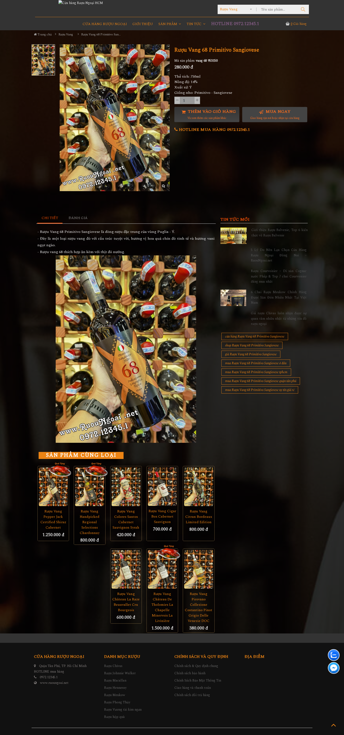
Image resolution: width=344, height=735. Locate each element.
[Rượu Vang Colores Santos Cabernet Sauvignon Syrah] (126, 486)
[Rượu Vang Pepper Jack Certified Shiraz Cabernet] (53, 486)
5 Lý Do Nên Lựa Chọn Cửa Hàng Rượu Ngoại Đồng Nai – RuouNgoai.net (279, 255)
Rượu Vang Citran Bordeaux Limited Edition (198, 517)
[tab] (50, 218)
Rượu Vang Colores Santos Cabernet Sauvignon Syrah (126, 519)
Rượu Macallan (115, 680)
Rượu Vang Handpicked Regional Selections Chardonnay (89, 522)
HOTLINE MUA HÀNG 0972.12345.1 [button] (214, 129)
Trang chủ (44, 34)
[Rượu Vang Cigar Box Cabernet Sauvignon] (162, 486)
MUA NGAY (275, 114)
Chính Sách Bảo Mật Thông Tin (197, 680)
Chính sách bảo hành (189, 673)
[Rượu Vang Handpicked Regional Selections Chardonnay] (89, 486)
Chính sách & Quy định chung (196, 665)
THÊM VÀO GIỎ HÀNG (211, 114)
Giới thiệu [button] (142, 24)
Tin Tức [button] (194, 24)
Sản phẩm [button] (168, 24)
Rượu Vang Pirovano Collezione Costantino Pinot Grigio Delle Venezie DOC (198, 607)
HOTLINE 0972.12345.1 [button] (235, 24)
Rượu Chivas (113, 665)
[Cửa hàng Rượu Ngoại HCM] (81, 3)
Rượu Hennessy (115, 687)
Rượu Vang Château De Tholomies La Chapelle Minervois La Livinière (162, 607)
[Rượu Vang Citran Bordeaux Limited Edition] (198, 486)
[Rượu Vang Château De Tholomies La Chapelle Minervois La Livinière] (162, 569)
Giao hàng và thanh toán (192, 687)
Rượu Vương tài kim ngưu (123, 709)
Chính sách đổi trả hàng (192, 695)
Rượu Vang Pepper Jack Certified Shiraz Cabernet (53, 519)
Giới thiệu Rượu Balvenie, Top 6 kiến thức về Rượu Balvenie (279, 232)
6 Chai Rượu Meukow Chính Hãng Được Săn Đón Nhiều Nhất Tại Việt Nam (279, 297)
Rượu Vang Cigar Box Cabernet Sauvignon (162, 516)
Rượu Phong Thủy (117, 702)
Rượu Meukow (114, 695)
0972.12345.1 (49, 677)
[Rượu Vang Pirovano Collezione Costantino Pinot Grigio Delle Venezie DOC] (198, 569)
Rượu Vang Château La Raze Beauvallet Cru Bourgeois (126, 602)
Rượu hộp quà (114, 716)
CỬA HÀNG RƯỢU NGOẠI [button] (105, 24)
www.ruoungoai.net (54, 682)
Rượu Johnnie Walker (120, 673)
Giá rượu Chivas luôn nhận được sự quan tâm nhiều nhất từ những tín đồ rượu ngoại (279, 318)
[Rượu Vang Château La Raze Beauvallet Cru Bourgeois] (126, 569)
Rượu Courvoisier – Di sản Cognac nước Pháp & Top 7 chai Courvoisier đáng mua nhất (279, 276)
